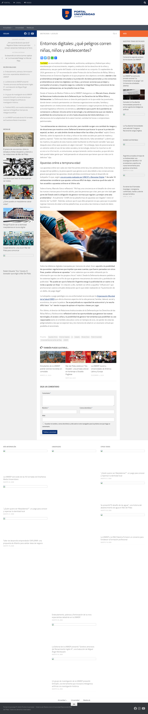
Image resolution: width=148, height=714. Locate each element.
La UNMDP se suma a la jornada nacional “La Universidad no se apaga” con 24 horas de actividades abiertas (133, 81)
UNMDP (66, 340)
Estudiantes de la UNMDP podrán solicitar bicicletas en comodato (51, 369)
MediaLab (30, 28)
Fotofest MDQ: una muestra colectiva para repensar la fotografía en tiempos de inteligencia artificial (18, 110)
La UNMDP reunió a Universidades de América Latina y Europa (101, 369)
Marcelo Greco (85, 337)
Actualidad (7, 28)
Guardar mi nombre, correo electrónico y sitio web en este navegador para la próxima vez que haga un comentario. (76, 425)
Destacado (44, 34)
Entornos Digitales (64, 337)
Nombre (45, 408)
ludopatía (77, 337)
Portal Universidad (96, 337)
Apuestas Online (52, 337)
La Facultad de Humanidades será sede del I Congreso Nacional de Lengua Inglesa (133, 128)
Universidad (19, 28)
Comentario (46, 393)
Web (43, 416)
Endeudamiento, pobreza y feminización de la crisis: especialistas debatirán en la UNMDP (17, 74)
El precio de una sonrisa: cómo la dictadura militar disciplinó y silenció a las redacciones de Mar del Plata (17, 151)
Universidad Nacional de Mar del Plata (51, 340)
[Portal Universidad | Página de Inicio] (19, 15)
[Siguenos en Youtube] (32, 33)
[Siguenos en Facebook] (25, 33)
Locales (54, 34)
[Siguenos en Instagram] (29, 33)
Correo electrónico (86, 408)
